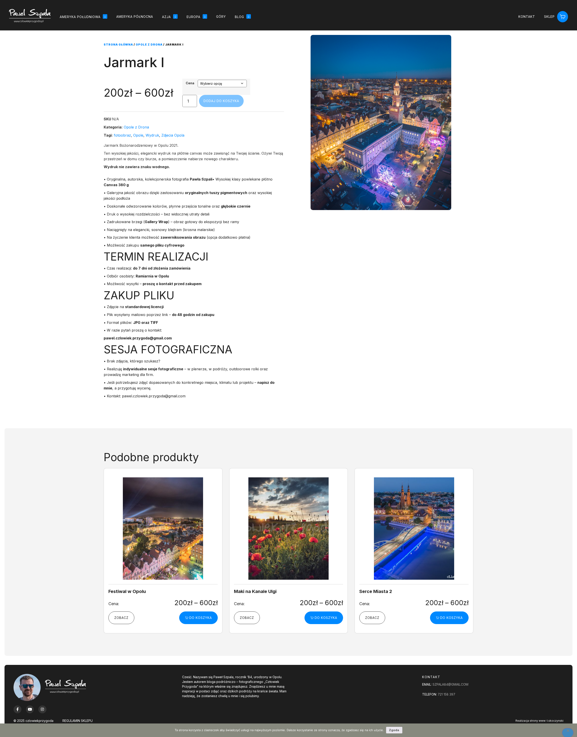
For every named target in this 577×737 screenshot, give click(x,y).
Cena (190, 83)
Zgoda (394, 730)
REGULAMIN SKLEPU (77, 721)
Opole (138, 135)
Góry (221, 16)
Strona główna (118, 44)
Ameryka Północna (134, 16)
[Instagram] (42, 709)
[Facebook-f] (17, 709)
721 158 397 (446, 694)
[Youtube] (30, 709)
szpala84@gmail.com (450, 684)
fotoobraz (122, 135)
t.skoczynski (555, 720)
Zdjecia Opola (172, 135)
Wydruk (152, 135)
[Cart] (562, 17)
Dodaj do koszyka (221, 101)
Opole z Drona (149, 44)
